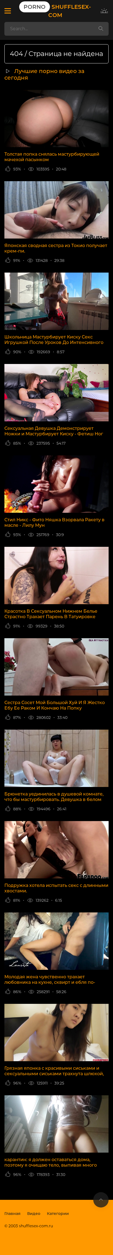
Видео (33, 1213)
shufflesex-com (57, 11)
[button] (7, 11)
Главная (12, 1213)
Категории (58, 1213)
